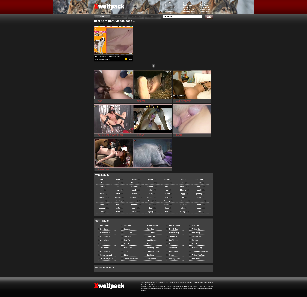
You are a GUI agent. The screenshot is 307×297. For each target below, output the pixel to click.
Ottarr (125, 255)
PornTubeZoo (173, 225)
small (201, 190)
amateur (136, 197)
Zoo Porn (194, 244)
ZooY (124, 251)
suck (136, 190)
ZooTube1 (171, 240)
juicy (152, 194)
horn (108, 59)
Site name (126, 248)
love (168, 183)
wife (119, 208)
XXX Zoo (194, 225)
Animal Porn (205, 9)
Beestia (168, 5)
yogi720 (184, 204)
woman (152, 179)
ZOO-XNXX (149, 233)
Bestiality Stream (129, 259)
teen (152, 201)
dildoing (120, 201)
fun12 (103, 186)
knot (136, 212)
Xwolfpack (109, 7)
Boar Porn (149, 244)
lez (103, 183)
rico (184, 183)
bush (105, 59)
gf (103, 190)
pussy (152, 197)
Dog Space (172, 251)
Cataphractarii (188, 9)
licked (201, 197)
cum (201, 186)
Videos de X (170, 7)
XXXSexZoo (150, 259)
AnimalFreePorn (197, 255)
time (152, 208)
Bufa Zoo (149, 229)
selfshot (136, 204)
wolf (119, 179)
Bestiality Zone (151, 248)
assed (136, 179)
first (152, 204)
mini (120, 183)
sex (136, 208)
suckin (136, 194)
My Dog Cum (173, 259)
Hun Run (149, 255)
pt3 (103, 212)
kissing (184, 190)
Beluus (193, 240)
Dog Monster (150, 240)
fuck (120, 204)
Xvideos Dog (195, 248)
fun (168, 212)
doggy (119, 197)
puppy (168, 179)
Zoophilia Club (151, 251)
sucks (136, 201)
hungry (168, 201)
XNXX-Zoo (149, 236)
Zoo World (194, 259)
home (201, 204)
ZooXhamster (188, 3)
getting (201, 194)
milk (201, 183)
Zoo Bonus (187, 5)
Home (102, 17)
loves (168, 204)
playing (119, 190)
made (201, 208)
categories (119, 17)
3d (184, 197)
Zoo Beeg (194, 233)
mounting (200, 179)
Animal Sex (204, 11)
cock (184, 186)
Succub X (171, 236)
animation (184, 201)
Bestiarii (168, 9)
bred (103, 201)
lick (120, 186)
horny (184, 212)
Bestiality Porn (189, 11)
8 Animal (171, 244)
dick (184, 208)
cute (168, 186)
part (168, 197)
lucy (168, 208)
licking (152, 183)
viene (184, 179)
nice (119, 212)
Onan (170, 255)
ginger (101, 59)
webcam (103, 208)
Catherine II (204, 7)
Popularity (135, 17)
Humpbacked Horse (198, 251)
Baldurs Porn (196, 236)
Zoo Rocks (204, 3)
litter (201, 212)
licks (152, 190)
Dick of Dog (172, 233)
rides (103, 194)
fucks (104, 204)
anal (119, 194)
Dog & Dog (172, 229)
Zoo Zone (204, 5)
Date (153, 17)
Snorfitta (168, 3)
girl (103, 179)
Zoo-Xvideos (127, 244)
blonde (136, 183)
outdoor (136, 186)
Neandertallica (151, 225)
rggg (184, 194)
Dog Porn (169, 11)
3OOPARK (171, 248)
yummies (201, 201)
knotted (104, 197)
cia (168, 190)
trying (152, 212)
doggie (152, 186)
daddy (168, 194)
